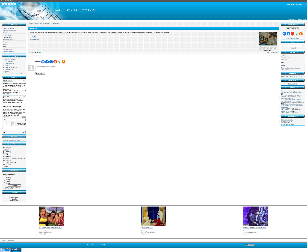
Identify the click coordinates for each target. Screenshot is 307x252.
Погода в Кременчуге (287, 68)
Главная (290, 19)
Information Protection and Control (13, 158)
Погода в (286, 57)
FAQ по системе (286, 122)
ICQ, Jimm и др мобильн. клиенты (292, 95)
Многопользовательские (12, 73)
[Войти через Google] (59, 62)
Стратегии (8, 69)
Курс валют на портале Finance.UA (291, 76)
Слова (6, 65)
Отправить (40, 73)
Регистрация (298, 19)
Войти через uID (292, 29)
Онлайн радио (292, 83)
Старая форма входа (292, 38)
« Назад (269, 52)
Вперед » (275, 52)
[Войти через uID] (43, 61)
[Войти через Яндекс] (55, 61)
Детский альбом (147, 228)
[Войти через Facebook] (51, 61)
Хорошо (8, 177)
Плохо (8, 181)
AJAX (5, 149)
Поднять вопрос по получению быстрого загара (290, 97)
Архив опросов (15, 187)
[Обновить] (23, 117)
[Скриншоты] (268, 38)
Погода (283, 55)
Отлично (8, 176)
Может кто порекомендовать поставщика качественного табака (291, 91)
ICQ (4, 154)
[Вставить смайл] (25, 117)
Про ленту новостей (7, 240)
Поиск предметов (10, 67)
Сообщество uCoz (286, 121)
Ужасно (8, 183)
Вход (304, 19)
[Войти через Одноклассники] (63, 61)
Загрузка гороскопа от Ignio (11, 140)
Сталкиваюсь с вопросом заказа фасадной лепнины (291, 110)
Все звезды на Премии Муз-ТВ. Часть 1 (51, 228)
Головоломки (8, 63)
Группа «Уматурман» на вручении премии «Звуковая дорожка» (255, 228)
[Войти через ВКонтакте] (47, 61)
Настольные (8, 61)
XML (4, 166)
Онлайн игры (38, 23)
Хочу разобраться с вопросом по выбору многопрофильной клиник (291, 101)
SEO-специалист (8, 162)
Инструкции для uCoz (287, 124)
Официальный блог (287, 119)
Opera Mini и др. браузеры (289, 108)
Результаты (6, 187)
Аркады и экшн (9, 59)
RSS (304, 4)
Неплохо (8, 179)
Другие (7, 71)
